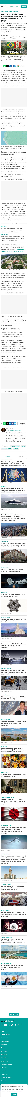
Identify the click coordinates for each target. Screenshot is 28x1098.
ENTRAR (24, 6)
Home (2, 1031)
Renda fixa (4, 1054)
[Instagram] (2, 1025)
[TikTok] (12, 1025)
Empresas (4, 1044)
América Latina (15, 446)
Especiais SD (4, 1061)
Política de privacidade (7, 1084)
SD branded (4, 1067)
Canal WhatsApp (6, 448)
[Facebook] (21, 1025)
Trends (16, 448)
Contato (3, 1081)
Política (3, 1047)
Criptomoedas (5, 1041)
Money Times (4, 1074)
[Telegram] (15, 1025)
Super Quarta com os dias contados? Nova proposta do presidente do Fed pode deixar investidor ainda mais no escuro (12, 238)
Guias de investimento (7, 1064)
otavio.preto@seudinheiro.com (13, 430)
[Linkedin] (9, 1025)
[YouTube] (5, 1025)
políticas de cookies (16, 1091)
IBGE (4, 323)
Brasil (23, 446)
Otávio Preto (4, 35)
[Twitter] (18, 1025)
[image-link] (14, 475)
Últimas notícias (5, 1034)
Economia (4, 1051)
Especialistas (4, 1057)
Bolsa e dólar (4, 1038)
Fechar (14, 1094)
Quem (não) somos (6, 1077)
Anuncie (3, 1071)
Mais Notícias (14, 1014)
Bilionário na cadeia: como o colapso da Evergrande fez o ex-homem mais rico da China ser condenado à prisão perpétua (13, 229)
